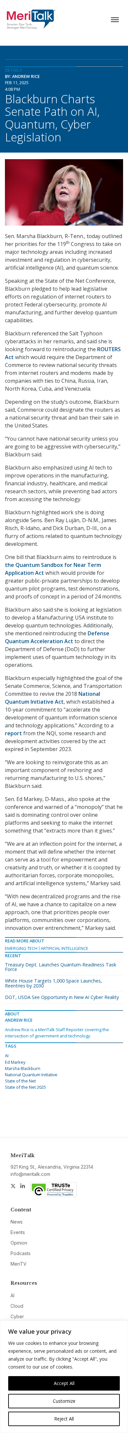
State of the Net (20, 1081)
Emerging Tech (21, 948)
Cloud (17, 1306)
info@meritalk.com (30, 1174)
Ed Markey (15, 1062)
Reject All (64, 1419)
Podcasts (21, 1253)
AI (7, 1055)
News (17, 1222)
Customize (64, 1401)
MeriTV (19, 1264)
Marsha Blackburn (22, 1068)
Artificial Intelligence (64, 948)
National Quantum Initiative (31, 1075)
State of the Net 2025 (25, 1087)
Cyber (17, 1316)
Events (18, 1232)
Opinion (19, 1243)
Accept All (64, 1383)
